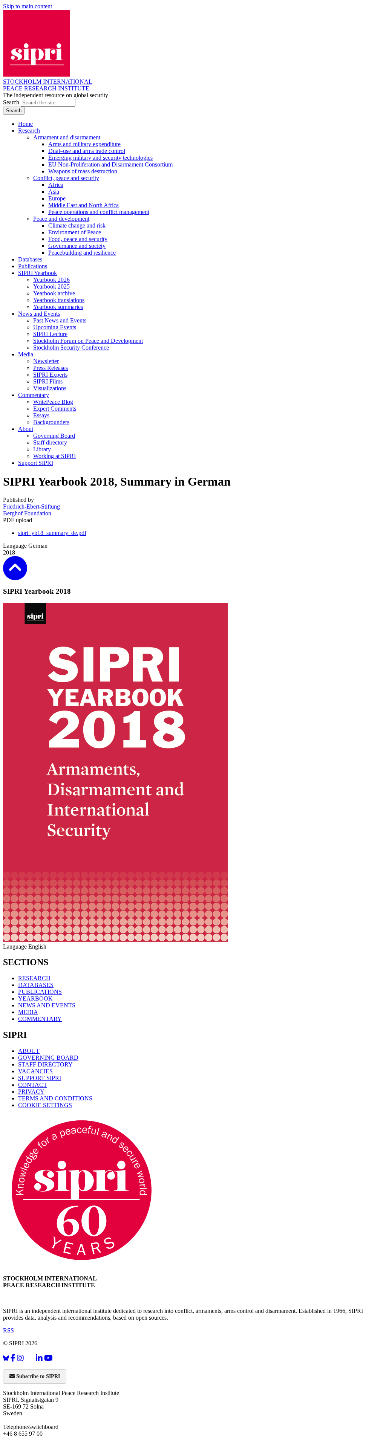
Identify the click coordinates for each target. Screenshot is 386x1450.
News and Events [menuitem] (39, 313)
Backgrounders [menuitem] (51, 422)
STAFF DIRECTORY (45, 1064)
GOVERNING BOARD (48, 1057)
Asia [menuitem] (53, 191)
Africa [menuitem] (55, 185)
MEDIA (28, 1012)
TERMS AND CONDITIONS (55, 1098)
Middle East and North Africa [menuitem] (83, 205)
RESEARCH (34, 978)
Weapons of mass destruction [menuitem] (82, 171)
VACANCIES (35, 1071)
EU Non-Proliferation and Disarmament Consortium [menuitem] (110, 164)
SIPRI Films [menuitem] (48, 381)
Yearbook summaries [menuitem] (58, 307)
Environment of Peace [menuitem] (74, 232)
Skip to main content (27, 6)
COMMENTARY (40, 1019)
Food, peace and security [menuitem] (77, 239)
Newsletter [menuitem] (46, 361)
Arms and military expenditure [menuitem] (84, 144)
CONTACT (32, 1085)
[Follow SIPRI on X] (29, 1360)
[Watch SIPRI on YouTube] (48, 1358)
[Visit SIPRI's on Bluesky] (6, 1358)
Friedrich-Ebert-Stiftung (31, 506)
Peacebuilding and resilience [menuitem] (82, 252)
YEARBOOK (35, 998)
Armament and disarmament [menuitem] (66, 137)
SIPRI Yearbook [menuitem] (37, 273)
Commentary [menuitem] (33, 395)
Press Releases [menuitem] (50, 368)
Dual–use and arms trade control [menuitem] (86, 151)
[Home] (36, 75)
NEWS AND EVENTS (46, 1005)
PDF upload (17, 520)
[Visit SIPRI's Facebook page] (13, 1358)
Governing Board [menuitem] (54, 435)
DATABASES (36, 985)
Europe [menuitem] (57, 198)
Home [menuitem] (25, 124)
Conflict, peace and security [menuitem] (66, 178)
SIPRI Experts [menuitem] (50, 374)
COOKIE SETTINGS (45, 1105)
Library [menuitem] (42, 449)
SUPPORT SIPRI (39, 1078)
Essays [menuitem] (41, 415)
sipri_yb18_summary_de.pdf (52, 533)
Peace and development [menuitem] (61, 218)
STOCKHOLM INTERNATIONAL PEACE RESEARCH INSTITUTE (47, 85)
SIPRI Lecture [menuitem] (50, 334)
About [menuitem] (25, 429)
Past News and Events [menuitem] (59, 320)
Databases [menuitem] (30, 259)
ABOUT (29, 1051)
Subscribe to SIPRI (37, 1376)
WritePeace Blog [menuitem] (53, 402)
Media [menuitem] (25, 354)
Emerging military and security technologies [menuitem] (100, 157)
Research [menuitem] (29, 130)
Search (12, 102)
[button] (15, 575)
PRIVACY (31, 1091)
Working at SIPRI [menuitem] (54, 456)
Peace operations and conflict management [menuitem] (98, 212)
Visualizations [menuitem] (49, 388)
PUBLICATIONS (40, 992)
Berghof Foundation (27, 513)
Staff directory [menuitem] (50, 442)
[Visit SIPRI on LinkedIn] (39, 1358)
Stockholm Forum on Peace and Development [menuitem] (88, 341)
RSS (8, 1330)
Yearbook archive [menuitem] (54, 293)
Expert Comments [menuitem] (54, 408)
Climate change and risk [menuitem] (77, 225)
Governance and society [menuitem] (77, 246)
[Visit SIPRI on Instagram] (20, 1358)
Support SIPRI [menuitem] (35, 463)
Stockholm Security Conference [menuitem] (71, 347)
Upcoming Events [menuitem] (54, 327)
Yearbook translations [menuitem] (58, 300)
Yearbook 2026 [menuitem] (51, 280)
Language (15, 545)
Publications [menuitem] (32, 266)
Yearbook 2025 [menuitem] (51, 286)
